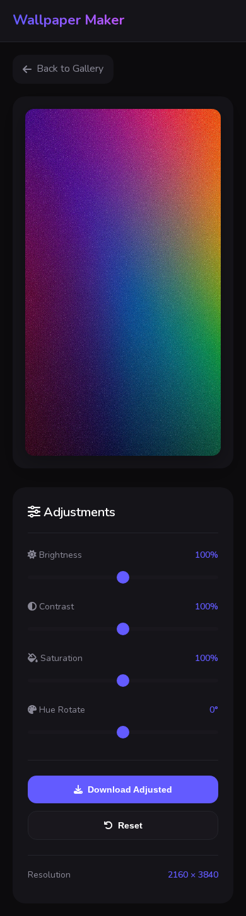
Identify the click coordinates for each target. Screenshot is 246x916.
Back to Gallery (70, 69)
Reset (130, 825)
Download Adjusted (130, 789)
